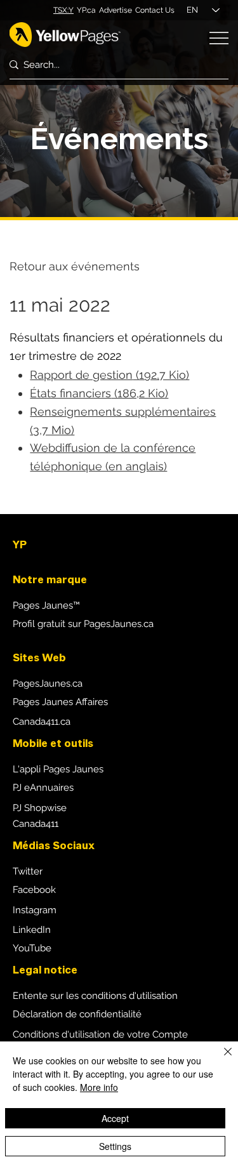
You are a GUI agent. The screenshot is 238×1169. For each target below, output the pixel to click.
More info (99, 1087)
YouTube (32, 948)
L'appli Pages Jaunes (58, 769)
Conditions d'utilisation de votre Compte (100, 1034)
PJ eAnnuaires (43, 787)
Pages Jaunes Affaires (60, 702)
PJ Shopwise (40, 808)
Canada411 (35, 823)
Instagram (34, 910)
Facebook (34, 889)
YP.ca (86, 10)
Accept (115, 1118)
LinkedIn (32, 929)
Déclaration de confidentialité (77, 1014)
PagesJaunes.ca (48, 683)
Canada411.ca (41, 721)
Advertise (115, 10)
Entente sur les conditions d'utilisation (95, 995)
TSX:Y (63, 10)
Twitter (28, 871)
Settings (115, 1146)
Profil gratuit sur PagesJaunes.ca (83, 624)
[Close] (220, 1059)
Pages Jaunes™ (46, 605)
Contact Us (155, 10)
